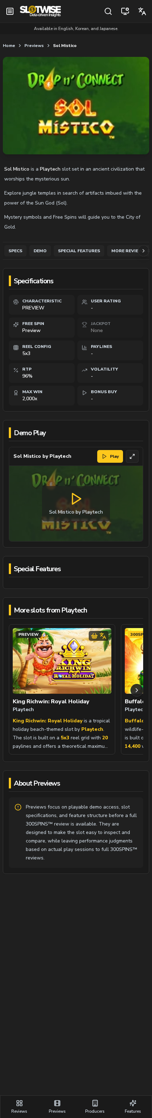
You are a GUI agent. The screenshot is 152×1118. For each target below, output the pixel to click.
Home (9, 45)
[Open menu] (10, 11)
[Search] (108, 11)
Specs (15, 251)
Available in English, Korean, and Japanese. (76, 28)
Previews (34, 45)
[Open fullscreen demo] (132, 456)
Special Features (79, 251)
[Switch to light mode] (125, 11)
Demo (40, 251)
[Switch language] (142, 11)
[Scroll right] (136, 690)
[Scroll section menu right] (143, 250)
